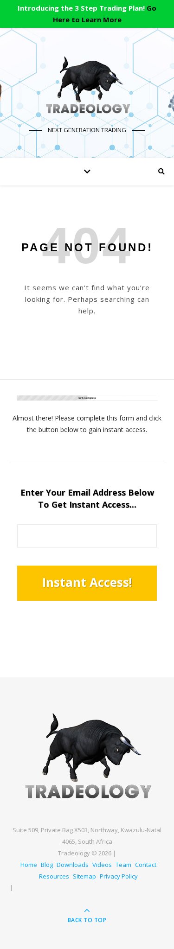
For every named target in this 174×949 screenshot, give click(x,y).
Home (28, 864)
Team (123, 864)
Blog (47, 864)
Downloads (73, 864)
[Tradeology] (87, 85)
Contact (145, 864)
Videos (102, 864)
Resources (54, 876)
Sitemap (84, 876)
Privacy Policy (119, 876)
